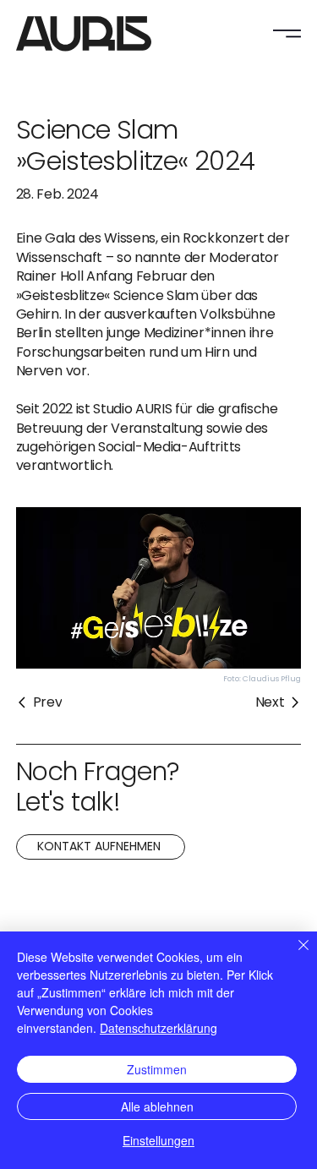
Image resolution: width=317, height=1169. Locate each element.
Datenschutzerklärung (158, 1027)
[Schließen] (293, 955)
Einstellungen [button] (158, 1140)
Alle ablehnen (157, 1106)
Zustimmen (157, 1069)
